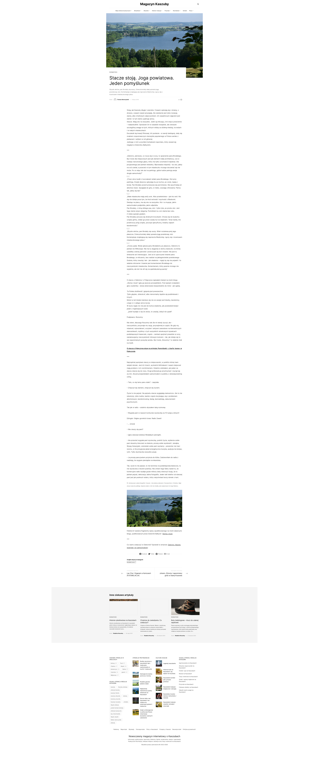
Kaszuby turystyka (116, 702)
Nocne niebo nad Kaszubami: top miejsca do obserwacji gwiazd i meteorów (146, 702)
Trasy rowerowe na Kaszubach (188, 676)
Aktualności (137, 10)
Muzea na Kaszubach (185, 673)
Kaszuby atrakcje (122, 687)
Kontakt (185, 10)
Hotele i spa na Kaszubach (187, 671)
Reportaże (124, 729)
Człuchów (114, 672)
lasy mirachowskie (115, 714)
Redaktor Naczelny (118, 633)
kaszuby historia (115, 693)
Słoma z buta (167, 534)
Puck (122, 663)
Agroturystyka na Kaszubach (188, 663)
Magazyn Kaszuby (154, 4)
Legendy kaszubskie (169, 663)
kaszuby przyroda (115, 699)
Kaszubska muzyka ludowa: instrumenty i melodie (169, 696)
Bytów (125, 669)
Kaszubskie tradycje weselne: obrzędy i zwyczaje (169, 704)
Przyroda (167, 10)
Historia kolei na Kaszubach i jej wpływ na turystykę (169, 671)
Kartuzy (114, 663)
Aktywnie (146, 10)
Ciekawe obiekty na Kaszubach (188, 687)
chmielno (126, 702)
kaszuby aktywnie (115, 696)
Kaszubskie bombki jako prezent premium (169, 679)
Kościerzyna (115, 669)
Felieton (130, 531)
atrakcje (113, 722)
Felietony (116, 729)
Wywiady (131, 729)
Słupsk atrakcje (115, 705)
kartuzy (125, 696)
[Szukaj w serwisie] (198, 4)
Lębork (124, 672)
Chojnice (114, 666)
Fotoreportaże (140, 729)
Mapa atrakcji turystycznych (123, 10)
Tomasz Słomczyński (123, 99)
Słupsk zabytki (114, 716)
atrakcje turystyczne (116, 711)
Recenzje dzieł (176, 729)
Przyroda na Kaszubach (186, 684)
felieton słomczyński (116, 719)
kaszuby (113, 687)
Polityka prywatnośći (189, 729)
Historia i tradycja (156, 10)
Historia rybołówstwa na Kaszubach (122, 620)
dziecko (141, 294)
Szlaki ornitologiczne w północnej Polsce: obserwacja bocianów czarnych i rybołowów (146, 714)
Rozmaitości (176, 10)
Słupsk (124, 666)
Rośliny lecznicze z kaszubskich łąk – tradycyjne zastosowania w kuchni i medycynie (146, 665)
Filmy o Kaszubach (152, 729)
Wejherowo (115, 675)
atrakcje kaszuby (115, 690)
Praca (190, 10)
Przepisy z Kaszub (165, 729)
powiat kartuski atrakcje (117, 708)
